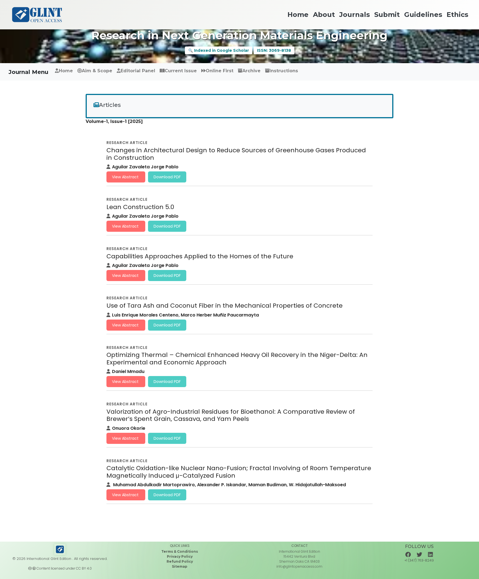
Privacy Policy (180, 556)
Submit (314, 73)
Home (66, 70)
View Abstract (126, 177)
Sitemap (179, 566)
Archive (251, 70)
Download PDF (167, 177)
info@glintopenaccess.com (299, 566)
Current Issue (181, 70)
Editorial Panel (138, 70)
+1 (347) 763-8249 (419, 560)
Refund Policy (180, 561)
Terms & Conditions (179, 551)
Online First (219, 70)
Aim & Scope (97, 70)
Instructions (283, 70)
